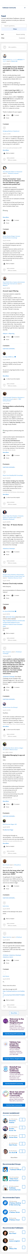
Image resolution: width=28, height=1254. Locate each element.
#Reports (5, 285)
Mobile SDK (14, 61)
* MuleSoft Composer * (13, 173)
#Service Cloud (13, 749)
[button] (14, 1033)
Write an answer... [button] (12, 160)
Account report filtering (10, 291)
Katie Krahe (6, 906)
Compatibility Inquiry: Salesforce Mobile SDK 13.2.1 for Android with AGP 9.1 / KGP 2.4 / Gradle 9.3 (13, 69)
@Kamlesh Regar (8, 830)
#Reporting (11, 333)
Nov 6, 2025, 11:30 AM (8, 752)
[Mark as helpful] (4, 379)
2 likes (8, 455)
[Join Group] (23, 1168)
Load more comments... (9, 348)
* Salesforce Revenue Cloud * (14, 578)
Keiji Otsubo (6, 976)
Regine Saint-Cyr (7, 937)
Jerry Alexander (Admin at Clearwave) (12, 171)
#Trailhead (19, 937)
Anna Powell (6, 865)
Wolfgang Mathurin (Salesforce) (11, 131)
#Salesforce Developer (8, 519)
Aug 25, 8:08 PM (6, 940)
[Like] (4, 455)
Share (6, 118)
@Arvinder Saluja (10, 617)
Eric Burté (12, 1152)
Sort (13, 34)
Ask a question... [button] (12, 47)
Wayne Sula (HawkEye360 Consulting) (13, 475)
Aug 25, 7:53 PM (6, 580)
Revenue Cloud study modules (13, 583)
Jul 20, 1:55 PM (6, 403)
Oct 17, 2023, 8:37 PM (7, 867)
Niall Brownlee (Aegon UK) (10, 824)
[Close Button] (26, 1016)
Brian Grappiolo (7, 652)
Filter (13, 38)
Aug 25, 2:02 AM (6, 64)
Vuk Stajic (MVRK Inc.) (8, 357)
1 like (7, 886)
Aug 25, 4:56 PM (6, 176)
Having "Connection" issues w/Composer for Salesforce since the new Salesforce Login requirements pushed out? (14, 181)
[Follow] (20, 1119)
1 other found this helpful (13, 379)
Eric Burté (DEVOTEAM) (9, 611)
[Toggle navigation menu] (25, 7)
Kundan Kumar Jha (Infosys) (10, 707)
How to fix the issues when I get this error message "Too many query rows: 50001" (13, 872)
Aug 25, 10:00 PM (6, 522)
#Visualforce (17, 865)
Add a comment (10, 158)
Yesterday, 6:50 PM (7, 656)
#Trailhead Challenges (9, 676)
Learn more (6, 1115)
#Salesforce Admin (8, 957)
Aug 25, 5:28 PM (6, 288)
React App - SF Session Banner (13, 525)
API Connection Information (12, 943)
